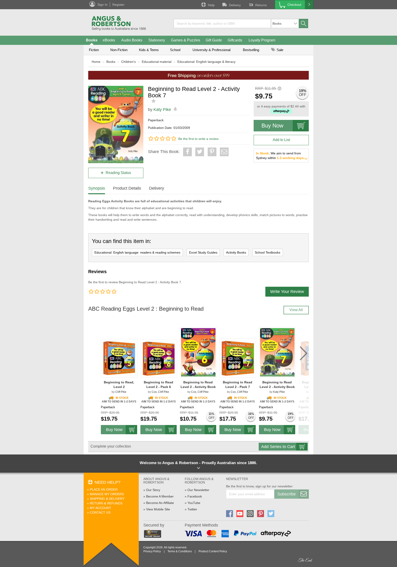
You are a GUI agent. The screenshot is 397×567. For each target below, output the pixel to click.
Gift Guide (214, 40)
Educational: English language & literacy (206, 62)
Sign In (102, 4)
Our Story (153, 490)
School (175, 50)
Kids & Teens (149, 50)
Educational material (156, 62)
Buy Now (272, 125)
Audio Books (131, 40)
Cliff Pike (120, 391)
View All (296, 310)
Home (96, 62)
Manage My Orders (107, 494)
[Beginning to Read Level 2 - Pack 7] (238, 358)
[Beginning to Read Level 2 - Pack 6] (159, 358)
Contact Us (100, 512)
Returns (261, 5)
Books (91, 40)
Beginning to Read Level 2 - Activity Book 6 (198, 386)
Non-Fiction (119, 50)
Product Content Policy (212, 551)
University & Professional (211, 50)
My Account (100, 508)
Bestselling (251, 50)
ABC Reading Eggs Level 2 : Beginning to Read (146, 309)
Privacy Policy (152, 551)
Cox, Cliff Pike (160, 391)
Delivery (235, 5)
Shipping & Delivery (107, 498)
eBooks (109, 40)
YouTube (193, 503)
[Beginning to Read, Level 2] (119, 358)
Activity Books (236, 252)
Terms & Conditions (179, 551)
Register (118, 4)
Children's (128, 62)
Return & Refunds (106, 503)
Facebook (194, 496)
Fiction (94, 50)
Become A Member (160, 496)
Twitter (192, 509)
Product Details (127, 188)
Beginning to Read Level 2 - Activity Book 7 (277, 386)
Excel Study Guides (203, 252)
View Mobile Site (158, 509)
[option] (119, 379)
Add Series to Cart (278, 446)
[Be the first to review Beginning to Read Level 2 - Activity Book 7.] (154, 101)
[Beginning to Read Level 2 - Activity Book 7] (277, 352)
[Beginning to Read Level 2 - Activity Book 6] (198, 352)
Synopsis (96, 188)
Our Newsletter (198, 490)
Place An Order (104, 489)
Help (211, 5)
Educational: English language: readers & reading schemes (137, 252)
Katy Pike (162, 109)
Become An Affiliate (160, 503)
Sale (279, 50)
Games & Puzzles (185, 40)
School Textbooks (267, 252)
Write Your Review (287, 291)
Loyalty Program (262, 40)
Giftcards (235, 40)
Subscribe (286, 494)
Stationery (156, 40)
